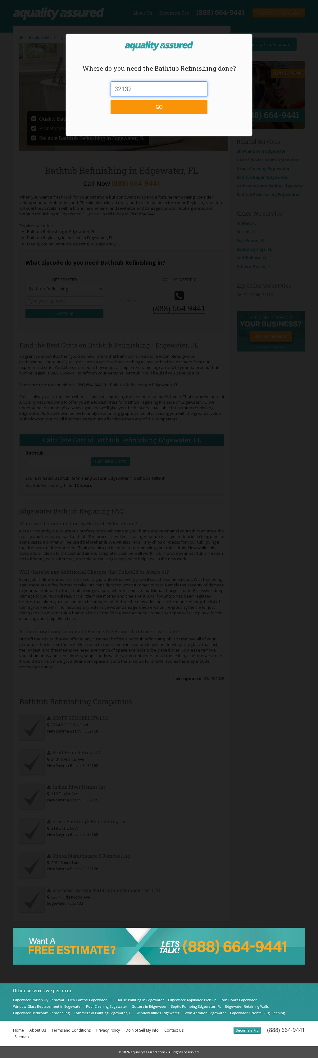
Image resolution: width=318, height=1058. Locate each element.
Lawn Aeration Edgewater (205, 1013)
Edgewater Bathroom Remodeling (41, 1013)
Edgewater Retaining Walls (247, 1006)
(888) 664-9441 (286, 1029)
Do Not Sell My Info (142, 1030)
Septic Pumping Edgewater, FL (196, 1006)
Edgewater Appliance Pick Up (192, 999)
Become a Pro (247, 1030)
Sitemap (22, 1036)
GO (159, 106)
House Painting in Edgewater (140, 999)
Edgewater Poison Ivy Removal (38, 999)
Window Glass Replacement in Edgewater (47, 1006)
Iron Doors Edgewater (238, 999)
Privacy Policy (108, 1030)
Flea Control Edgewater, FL (90, 999)
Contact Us (174, 1030)
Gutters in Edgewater (149, 1006)
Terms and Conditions (71, 1030)
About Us (38, 1030)
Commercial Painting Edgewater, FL (103, 1013)
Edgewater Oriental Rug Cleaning (257, 1013)
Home (18, 1030)
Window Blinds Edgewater (158, 1013)
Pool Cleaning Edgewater (106, 1006)
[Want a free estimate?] (159, 945)
